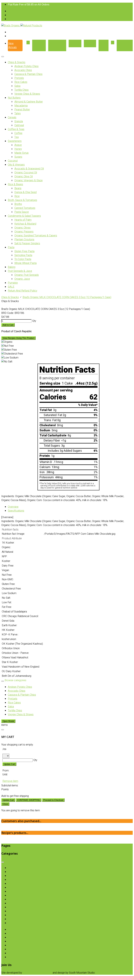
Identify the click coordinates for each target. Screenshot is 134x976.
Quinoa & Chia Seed (25, 192)
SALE (11, 287)
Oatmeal (19, 125)
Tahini (17, 113)
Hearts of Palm (23, 220)
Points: (5, 789)
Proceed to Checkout (53, 800)
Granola (18, 121)
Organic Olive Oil (23, 176)
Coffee (18, 133)
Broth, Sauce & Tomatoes (22, 200)
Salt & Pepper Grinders (27, 243)
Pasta (11, 247)
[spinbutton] (16, 321)
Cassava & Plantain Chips (28, 74)
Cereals (12, 117)
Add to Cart (8, 325)
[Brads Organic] (10, 26)
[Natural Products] (31, 26)
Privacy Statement (107, 973)
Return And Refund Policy (22, 291)
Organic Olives (22, 228)
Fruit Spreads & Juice (20, 271)
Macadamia (21, 106)
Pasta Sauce (21, 212)
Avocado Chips (23, 70)
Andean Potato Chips (26, 66)
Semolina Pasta (23, 255)
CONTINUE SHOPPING (28, 800)
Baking (11, 267)
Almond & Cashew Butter (28, 102)
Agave (18, 145)
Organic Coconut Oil (25, 173)
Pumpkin (13, 283)
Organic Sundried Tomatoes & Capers (35, 236)
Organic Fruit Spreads (26, 275)
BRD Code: (7, 313)
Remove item (10, 781)
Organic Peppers (24, 232)
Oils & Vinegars (16, 165)
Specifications (16, 511)
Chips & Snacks (16, 62)
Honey (18, 149)
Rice (17, 196)
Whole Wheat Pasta (25, 263)
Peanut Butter (22, 110)
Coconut (13, 161)
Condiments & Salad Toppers (24, 216)
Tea (16, 137)
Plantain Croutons (24, 239)
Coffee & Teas (16, 129)
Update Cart (9, 764)
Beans (17, 188)
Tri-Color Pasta (22, 259)
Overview (13, 507)
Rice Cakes (20, 82)
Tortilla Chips (21, 90)
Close (5, 804)
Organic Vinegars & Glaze (28, 180)
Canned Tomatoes (24, 208)
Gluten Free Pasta (24, 251)
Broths (18, 204)
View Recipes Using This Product (18, 338)
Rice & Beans (15, 184)
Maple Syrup (21, 153)
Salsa (17, 86)
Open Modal (8, 721)
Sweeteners (15, 141)
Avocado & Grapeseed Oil (29, 169)
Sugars (18, 157)
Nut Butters (14, 98)
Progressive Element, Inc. (37, 973)
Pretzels (19, 78)
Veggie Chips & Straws (27, 94)
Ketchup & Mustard (25, 224)
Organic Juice (22, 279)
